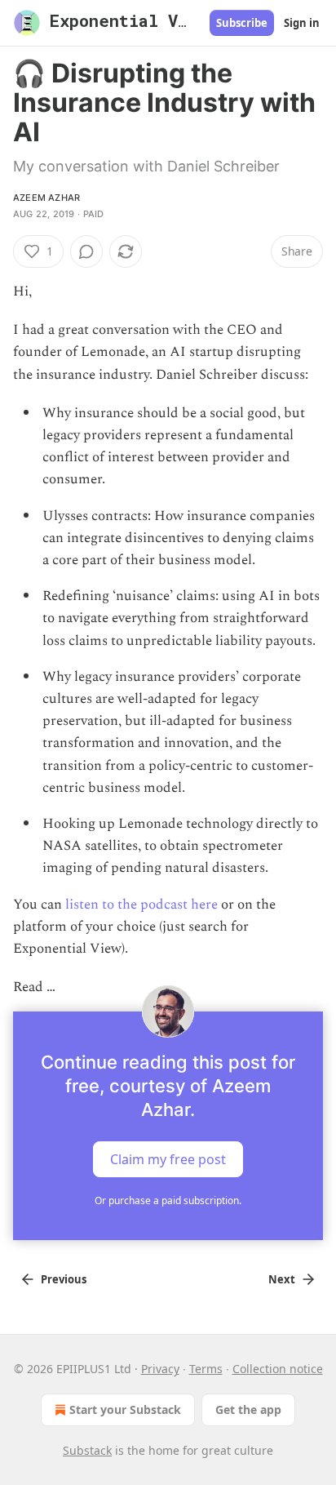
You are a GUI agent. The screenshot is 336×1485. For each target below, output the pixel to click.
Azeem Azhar (46, 197)
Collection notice (277, 1368)
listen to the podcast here (141, 904)
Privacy (160, 1368)
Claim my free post (168, 1159)
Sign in (302, 23)
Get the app (248, 1409)
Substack (87, 1450)
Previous (63, 1279)
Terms (206, 1368)
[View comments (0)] (86, 251)
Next (281, 1279)
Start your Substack (125, 1409)
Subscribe (241, 23)
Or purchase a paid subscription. (168, 1200)
